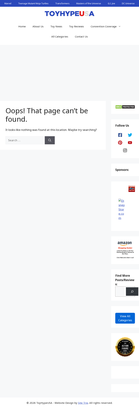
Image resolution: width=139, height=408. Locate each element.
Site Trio (83, 402)
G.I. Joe (111, 3)
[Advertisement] (69, 70)
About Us (38, 26)
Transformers (62, 3)
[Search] (50, 140)
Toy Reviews (76, 26)
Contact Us (81, 36)
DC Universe (128, 3)
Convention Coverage (104, 26)
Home (22, 26)
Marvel (7, 3)
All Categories (59, 36)
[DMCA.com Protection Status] (125, 108)
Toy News (56, 26)
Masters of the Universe (88, 3)
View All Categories (125, 318)
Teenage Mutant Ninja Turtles (33, 3)
